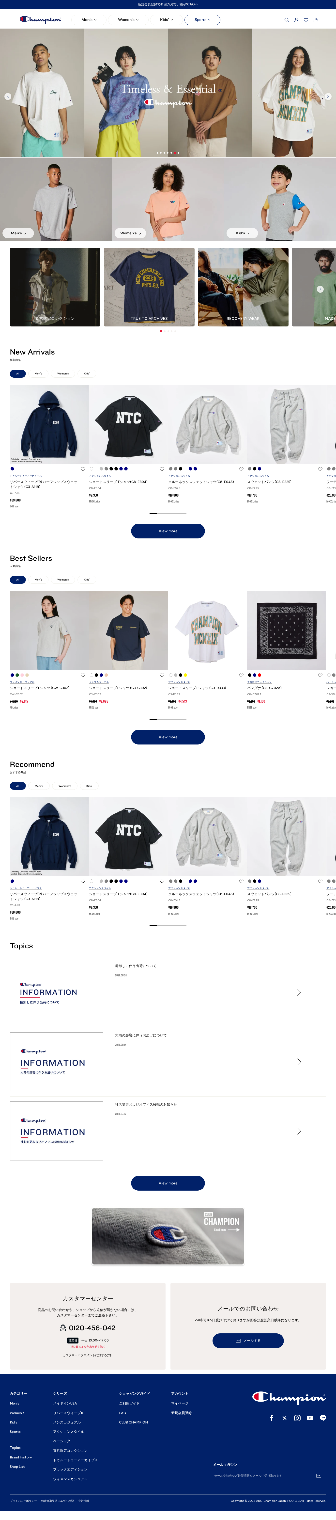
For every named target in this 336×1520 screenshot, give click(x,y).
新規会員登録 (181, 1413)
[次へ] (328, 96)
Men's (86, 19)
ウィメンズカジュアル (22, 682)
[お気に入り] (306, 20)
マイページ (179, 1403)
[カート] (316, 20)
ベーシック (61, 1441)
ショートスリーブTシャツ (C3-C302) (118, 688)
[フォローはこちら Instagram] (297, 1418)
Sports (200, 19)
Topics (15, 1448)
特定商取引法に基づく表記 (57, 1501)
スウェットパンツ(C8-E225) (269, 482)
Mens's (39, 786)
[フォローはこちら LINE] (323, 1418)
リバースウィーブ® (68, 1413)
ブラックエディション (70, 1469)
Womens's (65, 786)
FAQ (122, 1413)
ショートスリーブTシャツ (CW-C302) (39, 688)
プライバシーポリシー (23, 1501)
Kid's (13, 1422)
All (17, 373)
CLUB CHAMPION (133, 1422)
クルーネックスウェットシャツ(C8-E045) (201, 482)
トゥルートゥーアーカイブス (26, 475)
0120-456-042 (92, 1328)
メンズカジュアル (99, 682)
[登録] (318, 1476)
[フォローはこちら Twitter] (284, 1418)
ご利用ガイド (129, 1403)
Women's (126, 19)
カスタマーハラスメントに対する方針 (88, 1355)
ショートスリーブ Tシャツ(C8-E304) (118, 482)
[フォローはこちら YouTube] (310, 1418)
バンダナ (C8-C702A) (264, 688)
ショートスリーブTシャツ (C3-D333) (197, 688)
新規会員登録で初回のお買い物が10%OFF (168, 4)
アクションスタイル (100, 475)
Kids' (164, 19)
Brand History (21, 1457)
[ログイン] (296, 20)
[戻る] (7, 96)
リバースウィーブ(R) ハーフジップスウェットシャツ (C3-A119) (43, 484)
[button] (161, 331)
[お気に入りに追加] (83, 469)
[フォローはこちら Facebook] (272, 1418)
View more (168, 531)
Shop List (17, 1467)
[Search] (287, 20)
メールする (252, 1341)
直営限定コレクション (259, 682)
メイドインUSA (65, 1403)
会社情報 (83, 1501)
